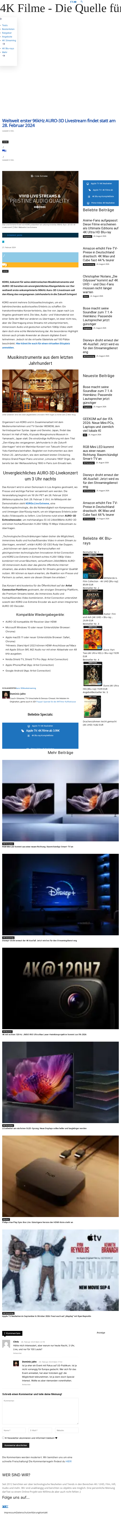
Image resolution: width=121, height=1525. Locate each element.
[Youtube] (75, 2)
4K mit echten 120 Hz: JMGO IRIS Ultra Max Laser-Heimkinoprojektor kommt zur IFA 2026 (44, 1034)
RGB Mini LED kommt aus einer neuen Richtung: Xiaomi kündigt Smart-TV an (100, 453)
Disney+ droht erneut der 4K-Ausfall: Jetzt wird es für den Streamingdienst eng (101, 346)
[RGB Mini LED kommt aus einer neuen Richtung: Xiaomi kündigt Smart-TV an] (60, 800)
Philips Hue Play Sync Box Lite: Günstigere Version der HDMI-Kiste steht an (37, 1222)
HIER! (69, 1461)
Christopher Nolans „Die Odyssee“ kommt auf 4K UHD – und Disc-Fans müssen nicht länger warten (100, 284)
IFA (85, 435)
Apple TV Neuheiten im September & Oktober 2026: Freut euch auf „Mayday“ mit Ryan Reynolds (46, 1316)
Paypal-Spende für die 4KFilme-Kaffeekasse (56, 701)
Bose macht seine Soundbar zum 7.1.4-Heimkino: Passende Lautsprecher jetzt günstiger (98, 316)
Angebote (87, 236)
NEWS (5, 142)
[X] (72, 2)
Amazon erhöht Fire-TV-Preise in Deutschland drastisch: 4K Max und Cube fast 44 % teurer (100, 254)
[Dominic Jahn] (6, 697)
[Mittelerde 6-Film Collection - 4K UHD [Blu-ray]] (93, 577)
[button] (99, 1)
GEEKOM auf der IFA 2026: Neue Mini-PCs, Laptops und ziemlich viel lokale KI (98, 425)
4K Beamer (7, 1031)
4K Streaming (89, 264)
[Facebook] (70, 2)
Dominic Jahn (14, 235)
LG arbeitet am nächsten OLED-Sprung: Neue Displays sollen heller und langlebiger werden (44, 1128)
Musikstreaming (29, 688)
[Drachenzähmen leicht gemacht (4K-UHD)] (92, 718)
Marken (6, 1219)
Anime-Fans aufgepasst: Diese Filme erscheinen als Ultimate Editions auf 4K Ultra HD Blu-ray (100, 226)
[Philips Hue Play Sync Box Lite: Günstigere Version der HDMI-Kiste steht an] (60, 1176)
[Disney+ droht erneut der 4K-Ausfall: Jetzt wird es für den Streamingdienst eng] (60, 894)
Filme (86, 296)
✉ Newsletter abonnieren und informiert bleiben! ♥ (30, 1438)
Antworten (17, 1353)
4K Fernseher (89, 463)
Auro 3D (19, 688)
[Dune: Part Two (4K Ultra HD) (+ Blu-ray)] (93, 649)
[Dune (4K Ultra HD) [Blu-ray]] (93, 685)
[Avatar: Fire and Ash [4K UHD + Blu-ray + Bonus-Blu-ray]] (93, 613)
